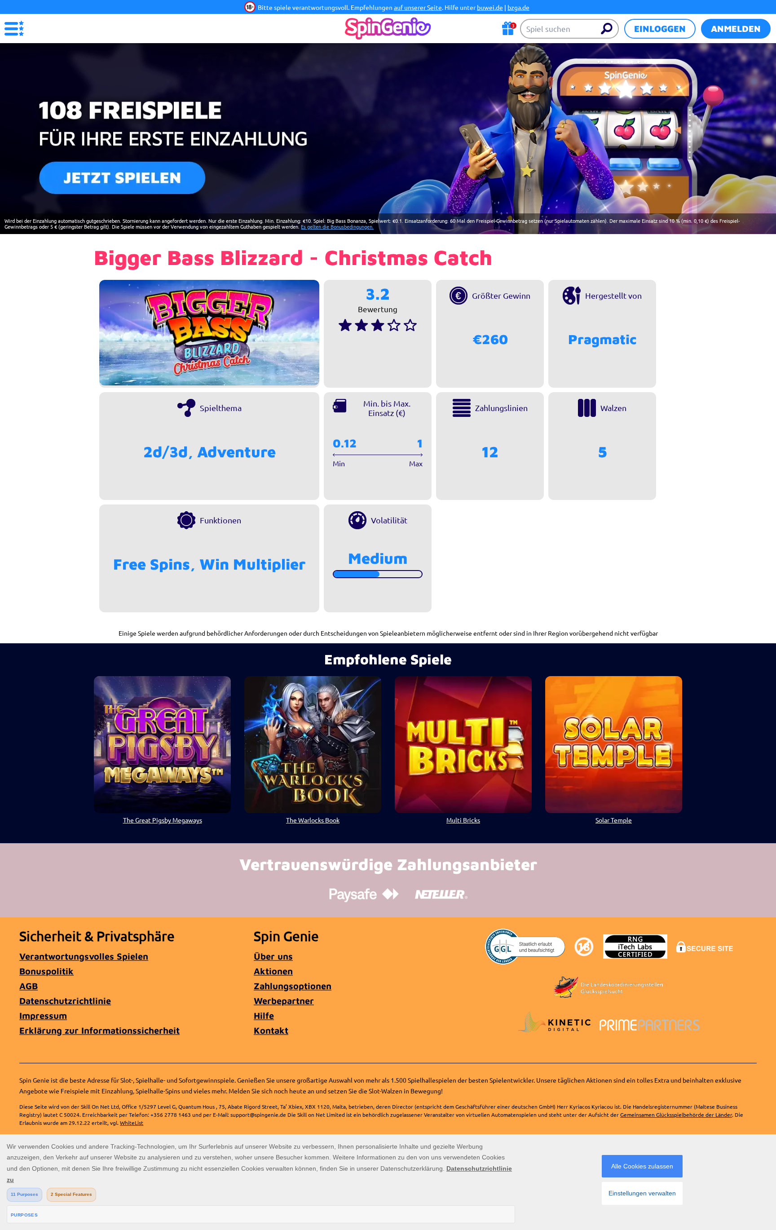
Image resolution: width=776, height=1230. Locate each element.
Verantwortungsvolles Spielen (83, 956)
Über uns (273, 956)
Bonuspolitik (46, 971)
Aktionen (273, 971)
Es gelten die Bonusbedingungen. (337, 226)
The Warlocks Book (313, 820)
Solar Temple (613, 820)
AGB (28, 986)
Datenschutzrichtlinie (65, 1001)
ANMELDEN (736, 28)
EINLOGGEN (660, 28)
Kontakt (271, 1030)
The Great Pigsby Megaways (162, 820)
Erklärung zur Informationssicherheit (99, 1030)
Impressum (43, 1015)
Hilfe (264, 1015)
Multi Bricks (463, 820)
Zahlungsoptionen (292, 986)
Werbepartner (284, 1001)
